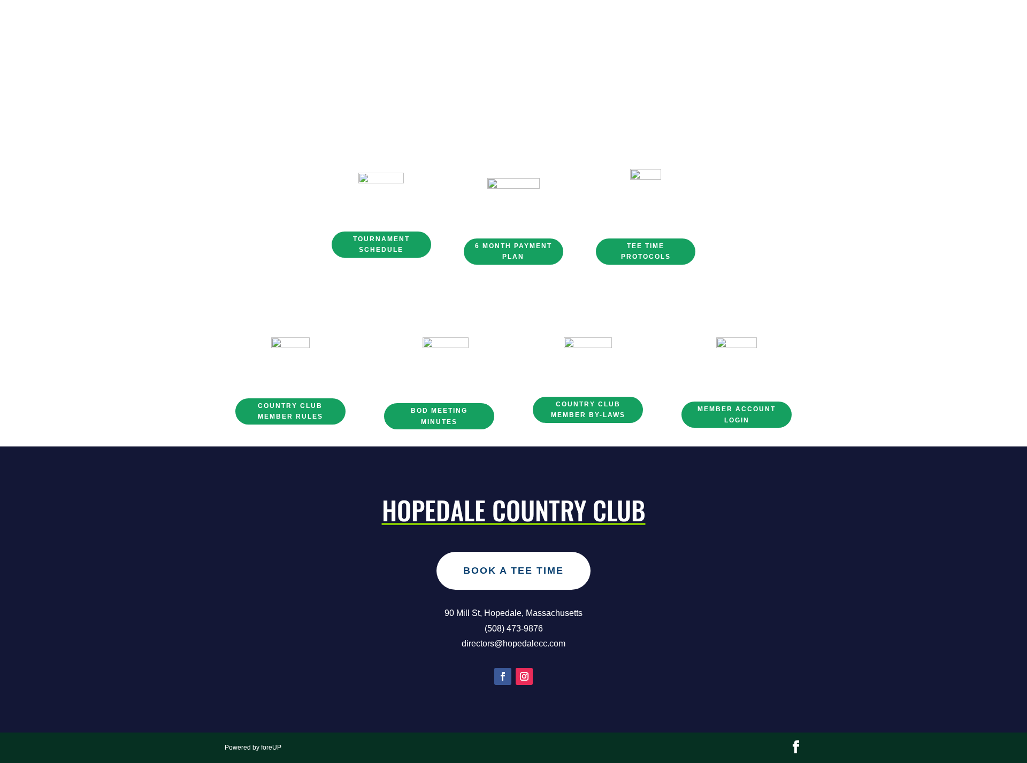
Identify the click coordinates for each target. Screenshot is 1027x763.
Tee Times (564, 75)
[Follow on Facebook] (502, 676)
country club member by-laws (588, 409)
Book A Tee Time (513, 570)
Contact (620, 75)
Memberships (497, 75)
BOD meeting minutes (439, 416)
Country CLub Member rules (290, 411)
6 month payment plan (513, 251)
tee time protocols (646, 251)
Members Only (687, 75)
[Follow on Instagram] (524, 676)
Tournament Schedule (381, 244)
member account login (737, 414)
